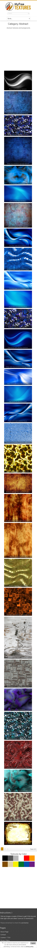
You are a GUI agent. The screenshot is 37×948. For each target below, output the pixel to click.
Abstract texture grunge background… (18, 521)
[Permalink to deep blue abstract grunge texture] (18, 151)
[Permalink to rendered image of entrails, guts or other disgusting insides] (18, 755)
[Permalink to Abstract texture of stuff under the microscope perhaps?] (18, 459)
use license (24, 923)
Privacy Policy (5, 940)
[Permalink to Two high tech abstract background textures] (18, 602)
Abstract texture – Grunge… (18, 556)
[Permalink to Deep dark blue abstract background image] (18, 359)
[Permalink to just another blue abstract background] (18, 193)
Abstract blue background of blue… (18, 269)
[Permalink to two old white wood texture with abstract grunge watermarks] (18, 638)
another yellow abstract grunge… (18, 844)
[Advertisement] (18, 50)
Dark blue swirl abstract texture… (18, 347)
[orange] (32, 860)
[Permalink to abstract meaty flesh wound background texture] (18, 807)
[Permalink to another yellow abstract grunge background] (18, 833)
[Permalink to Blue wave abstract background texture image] (18, 377)
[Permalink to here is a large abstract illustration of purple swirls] (18, 699)
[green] (21, 866)
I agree (33, 943)
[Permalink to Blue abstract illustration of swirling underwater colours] (18, 175)
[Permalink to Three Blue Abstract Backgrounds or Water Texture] (18, 433)
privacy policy (29, 946)
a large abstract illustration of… (18, 791)
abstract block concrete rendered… (18, 686)
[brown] (5, 866)
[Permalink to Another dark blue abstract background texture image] (18, 238)
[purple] (32, 866)
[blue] (26, 866)
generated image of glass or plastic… (18, 738)
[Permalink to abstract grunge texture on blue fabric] (18, 102)
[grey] (10, 860)
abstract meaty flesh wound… (18, 820)
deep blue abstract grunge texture (18, 163)
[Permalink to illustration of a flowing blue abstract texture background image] (18, 299)
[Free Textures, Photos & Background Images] (18, 10)
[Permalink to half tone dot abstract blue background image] (18, 394)
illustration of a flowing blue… (18, 307)
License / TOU (5, 937)
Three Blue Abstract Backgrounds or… (18, 442)
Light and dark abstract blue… (18, 421)
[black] (5, 860)
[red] (26, 860)
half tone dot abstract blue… (18, 401)
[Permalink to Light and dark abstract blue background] (18, 413)
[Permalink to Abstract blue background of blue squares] (18, 259)
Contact (3, 935)
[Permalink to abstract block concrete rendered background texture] (18, 673)
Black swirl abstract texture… (18, 89)
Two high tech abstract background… (18, 614)
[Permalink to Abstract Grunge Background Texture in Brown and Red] (18, 483)
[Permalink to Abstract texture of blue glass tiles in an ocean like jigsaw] (18, 318)
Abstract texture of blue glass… (18, 327)
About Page (4, 932)
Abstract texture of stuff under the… (18, 471)
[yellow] (15, 866)
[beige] (10, 866)
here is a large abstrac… (18, 709)
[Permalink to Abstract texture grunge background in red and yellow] (18, 508)
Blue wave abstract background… (18, 384)
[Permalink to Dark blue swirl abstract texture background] (18, 339)
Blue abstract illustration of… (18, 183)
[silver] (15, 860)
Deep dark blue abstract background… (18, 367)
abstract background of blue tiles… (18, 134)
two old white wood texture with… (18, 657)
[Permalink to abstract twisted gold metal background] (18, 573)
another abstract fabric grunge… (18, 226)
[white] (21, 860)
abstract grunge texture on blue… (18, 113)
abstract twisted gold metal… (18, 585)
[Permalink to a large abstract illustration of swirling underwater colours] (18, 781)
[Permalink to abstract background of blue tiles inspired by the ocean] (18, 125)
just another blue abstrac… (18, 201)
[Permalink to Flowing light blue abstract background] (18, 280)
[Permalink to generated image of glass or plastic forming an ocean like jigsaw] (18, 726)
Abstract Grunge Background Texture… (18, 492)
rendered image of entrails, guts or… (18, 767)
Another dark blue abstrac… (18, 245)
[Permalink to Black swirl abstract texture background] (18, 80)
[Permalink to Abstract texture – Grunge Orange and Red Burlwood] (18, 540)
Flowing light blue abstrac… (18, 288)
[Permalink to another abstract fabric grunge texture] (18, 215)
